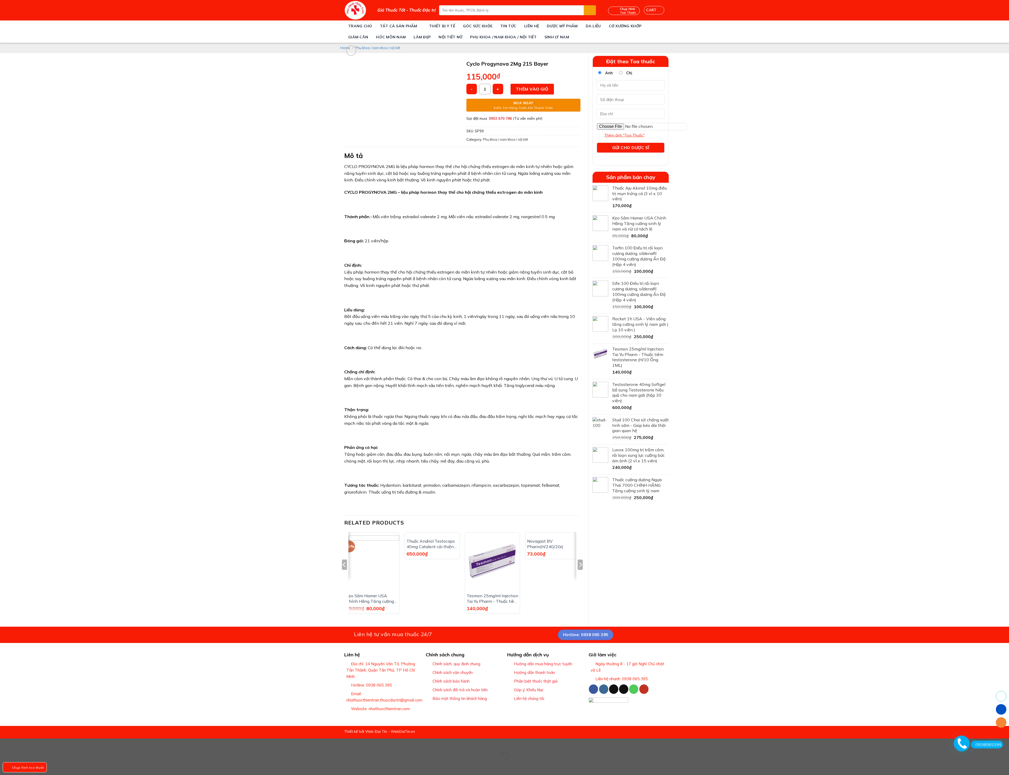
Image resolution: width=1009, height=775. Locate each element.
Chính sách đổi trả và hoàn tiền (460, 689)
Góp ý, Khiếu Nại (528, 689)
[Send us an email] (623, 689)
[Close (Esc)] (5, 744)
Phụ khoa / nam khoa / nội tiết (503, 37)
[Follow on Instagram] (603, 689)
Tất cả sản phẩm (398, 26)
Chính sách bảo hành (451, 681)
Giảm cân (358, 37)
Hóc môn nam (391, 37)
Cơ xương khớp (625, 26)
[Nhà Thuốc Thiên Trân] (356, 10)
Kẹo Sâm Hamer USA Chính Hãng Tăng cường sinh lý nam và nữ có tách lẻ (371, 598)
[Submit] (590, 10)
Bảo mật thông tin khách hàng (460, 698)
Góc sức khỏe (477, 26)
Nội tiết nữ (450, 37)
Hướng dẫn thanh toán (534, 672)
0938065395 (988, 744)
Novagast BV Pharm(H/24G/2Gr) (545, 543)
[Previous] (344, 575)
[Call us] (633, 689)
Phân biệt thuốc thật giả (536, 681)
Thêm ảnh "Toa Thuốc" (624, 135)
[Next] (580, 575)
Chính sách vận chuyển (453, 672)
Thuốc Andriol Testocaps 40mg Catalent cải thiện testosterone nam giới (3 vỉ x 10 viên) (430, 543)
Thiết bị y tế (442, 26)
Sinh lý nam (556, 37)
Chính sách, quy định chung (456, 663)
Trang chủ (360, 26)
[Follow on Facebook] (593, 689)
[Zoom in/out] (21, 744)
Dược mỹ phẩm (562, 26)
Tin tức (508, 26)
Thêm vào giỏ (532, 89)
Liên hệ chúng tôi (529, 698)
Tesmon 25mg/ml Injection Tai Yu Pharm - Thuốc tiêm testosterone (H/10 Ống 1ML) (492, 598)
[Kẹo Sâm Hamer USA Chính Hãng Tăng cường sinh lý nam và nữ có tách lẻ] (371, 562)
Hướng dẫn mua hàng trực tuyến (543, 663)
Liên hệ (531, 26)
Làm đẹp (422, 37)
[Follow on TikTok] (613, 689)
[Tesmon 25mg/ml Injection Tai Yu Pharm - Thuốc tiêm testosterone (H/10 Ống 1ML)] (492, 562)
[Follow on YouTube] (643, 689)
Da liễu (593, 26)
